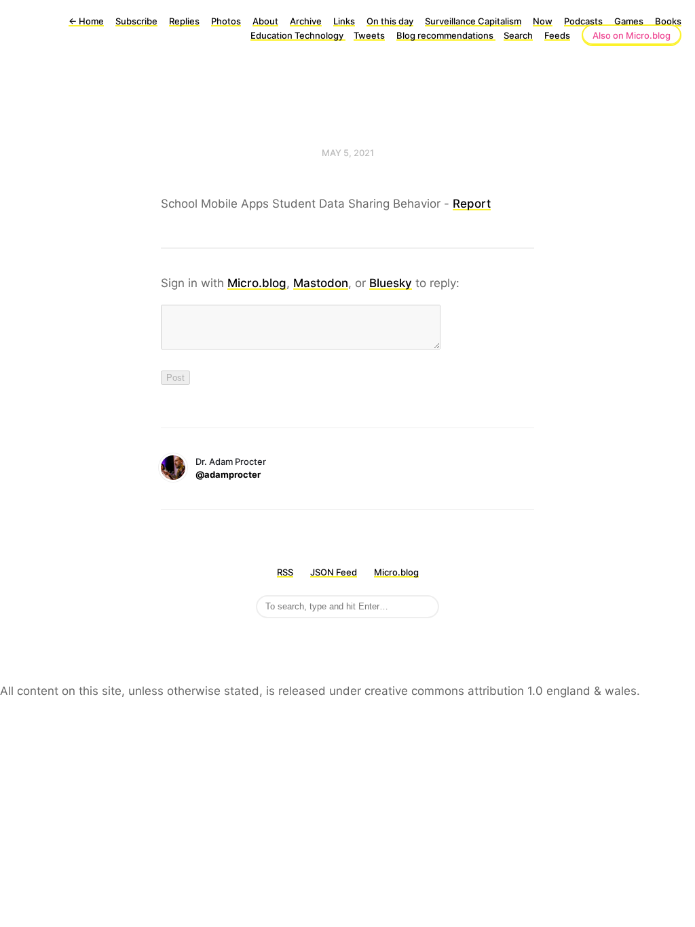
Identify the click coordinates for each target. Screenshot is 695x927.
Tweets (369, 35)
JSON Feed (333, 572)
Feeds (557, 35)
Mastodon (320, 283)
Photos (226, 21)
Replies (184, 21)
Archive (306, 21)
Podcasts (583, 21)
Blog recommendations (445, 35)
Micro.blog (256, 283)
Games (628, 21)
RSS (285, 572)
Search (518, 35)
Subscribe (136, 21)
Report (472, 203)
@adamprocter (228, 474)
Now (542, 21)
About (265, 21)
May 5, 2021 (348, 152)
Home (86, 21)
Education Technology (297, 35)
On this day (390, 21)
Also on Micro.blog (632, 35)
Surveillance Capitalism (473, 21)
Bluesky (390, 283)
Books (668, 21)
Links (344, 21)
